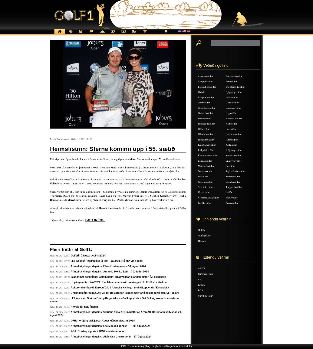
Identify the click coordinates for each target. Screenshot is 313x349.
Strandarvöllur (233, 181)
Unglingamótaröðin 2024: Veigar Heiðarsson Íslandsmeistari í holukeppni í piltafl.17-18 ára (125, 292)
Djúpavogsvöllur (234, 92)
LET (200, 279)
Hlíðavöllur (231, 123)
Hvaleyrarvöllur (206, 139)
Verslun (144, 33)
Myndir (113, 33)
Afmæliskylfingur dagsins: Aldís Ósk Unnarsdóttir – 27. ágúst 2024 (111, 336)
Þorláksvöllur (204, 202)
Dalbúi (201, 92)
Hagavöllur (231, 113)
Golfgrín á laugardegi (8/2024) (88, 255)
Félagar (102, 33)
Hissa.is (202, 241)
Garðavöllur (204, 102)
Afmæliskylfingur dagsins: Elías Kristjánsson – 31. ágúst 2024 (108, 266)
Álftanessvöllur (205, 76)
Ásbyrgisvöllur (205, 81)
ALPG (201, 268)
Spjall (91, 33)
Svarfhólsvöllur (205, 187)
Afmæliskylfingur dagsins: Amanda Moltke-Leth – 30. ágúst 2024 (110, 271)
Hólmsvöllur (204, 128)
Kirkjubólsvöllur (206, 150)
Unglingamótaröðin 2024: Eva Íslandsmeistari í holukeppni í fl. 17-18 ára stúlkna (119, 282)
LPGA (201, 284)
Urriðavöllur (204, 192)
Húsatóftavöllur (233, 134)
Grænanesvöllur (233, 107)
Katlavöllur (231, 144)
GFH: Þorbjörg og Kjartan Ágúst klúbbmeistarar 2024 (103, 320)
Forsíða (59, 33)
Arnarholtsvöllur (234, 76)
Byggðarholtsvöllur (235, 86)
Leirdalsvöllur (205, 160)
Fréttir (70, 33)
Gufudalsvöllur (205, 113)
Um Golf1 (166, 33)
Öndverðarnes (205, 171)
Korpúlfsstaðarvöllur (208, 155)
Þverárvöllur (232, 202)
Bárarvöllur (231, 81)
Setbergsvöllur (233, 176)
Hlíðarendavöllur (206, 123)
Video (123, 33)
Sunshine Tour (205, 295)
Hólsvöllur (231, 128)
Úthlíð (229, 192)
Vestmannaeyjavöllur (208, 197)
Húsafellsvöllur (205, 134)
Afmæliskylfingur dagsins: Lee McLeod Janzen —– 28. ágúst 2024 (110, 325)
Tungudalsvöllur (234, 187)
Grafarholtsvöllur (206, 107)
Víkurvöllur (231, 197)
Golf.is (201, 230)
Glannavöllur (232, 102)
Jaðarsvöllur (232, 139)
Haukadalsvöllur (234, 118)
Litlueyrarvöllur (233, 160)
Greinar (81, 33)
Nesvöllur (230, 166)
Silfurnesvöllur (205, 181)
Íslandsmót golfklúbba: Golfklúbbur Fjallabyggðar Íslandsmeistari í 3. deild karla (119, 276)
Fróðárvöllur (232, 97)
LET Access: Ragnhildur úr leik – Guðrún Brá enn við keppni (107, 260)
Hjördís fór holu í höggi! (85, 306)
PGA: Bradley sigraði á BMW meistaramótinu (98, 331)
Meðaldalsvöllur (206, 166)
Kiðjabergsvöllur (234, 150)
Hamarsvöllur (204, 118)
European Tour (205, 273)
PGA (200, 290)
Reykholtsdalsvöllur (235, 171)
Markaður (134, 33)
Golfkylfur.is (204, 235)
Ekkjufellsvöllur (206, 97)
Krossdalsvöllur (233, 155)
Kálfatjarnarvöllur (207, 144)
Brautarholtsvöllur (207, 86)
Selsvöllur (203, 176)
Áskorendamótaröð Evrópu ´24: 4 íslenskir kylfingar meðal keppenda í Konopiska (120, 287)
